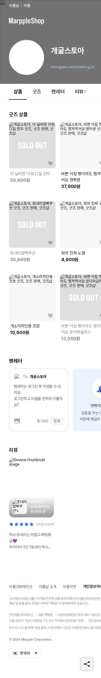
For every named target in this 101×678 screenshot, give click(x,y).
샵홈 (17, 91)
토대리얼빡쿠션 (22, 253)
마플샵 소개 (47, 586)
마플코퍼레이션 (20, 586)
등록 (57, 421)
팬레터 (58, 91)
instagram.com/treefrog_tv (72, 67)
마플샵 (14, 5)
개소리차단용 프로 (25, 326)
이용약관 (69, 586)
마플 (27, 5)
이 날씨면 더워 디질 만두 (30, 173)
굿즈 (37, 91)
